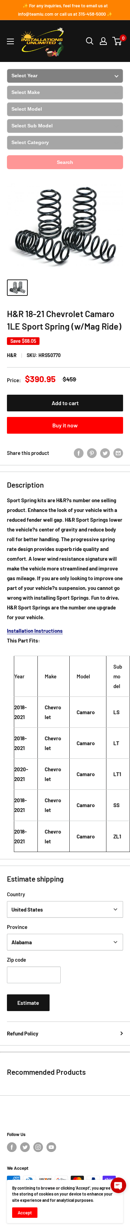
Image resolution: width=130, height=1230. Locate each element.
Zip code (16, 959)
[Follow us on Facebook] (12, 1147)
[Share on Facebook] (79, 453)
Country (16, 894)
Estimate (28, 1002)
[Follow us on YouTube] (51, 1147)
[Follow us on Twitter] (25, 1147)
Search (65, 162)
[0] (117, 41)
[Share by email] (118, 453)
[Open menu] (10, 41)
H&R (12, 355)
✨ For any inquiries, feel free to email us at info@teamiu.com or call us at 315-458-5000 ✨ (65, 10)
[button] (118, 1185)
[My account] (103, 41)
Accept (25, 1212)
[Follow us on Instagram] (38, 1147)
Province (17, 927)
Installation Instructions (35, 631)
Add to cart (65, 403)
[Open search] (90, 41)
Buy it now (65, 425)
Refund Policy (22, 1033)
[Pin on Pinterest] (92, 453)
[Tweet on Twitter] (105, 453)
